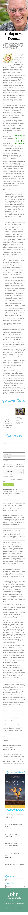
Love (21, 46)
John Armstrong (14, 42)
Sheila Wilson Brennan (7, 736)
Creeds (18, 45)
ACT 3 (9, 44)
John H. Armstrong (6, 515)
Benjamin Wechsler (17, 908)
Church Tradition (12, 45)
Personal (5, 47)
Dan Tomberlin (6, 489)
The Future (15, 47)
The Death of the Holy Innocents (14, 835)
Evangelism (12, 46)
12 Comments (14, 48)
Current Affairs (6, 46)
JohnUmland (5, 745)
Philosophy (9, 47)
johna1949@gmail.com (17, 900)
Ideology (17, 46)
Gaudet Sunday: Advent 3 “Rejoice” (14, 864)
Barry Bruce (5, 499)
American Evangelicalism (17, 44)
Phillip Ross (5, 542)
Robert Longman (6, 710)
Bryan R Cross (5, 682)
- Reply (19, 489)
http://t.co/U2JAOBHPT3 (9, 749)
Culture (22, 45)
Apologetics (5, 45)
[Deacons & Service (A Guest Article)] (20, 408)
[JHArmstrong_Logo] (14, 891)
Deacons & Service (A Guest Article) (19, 419)
